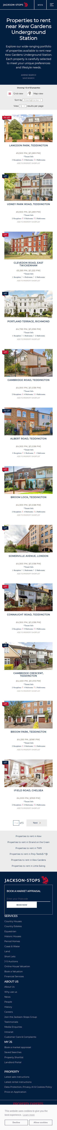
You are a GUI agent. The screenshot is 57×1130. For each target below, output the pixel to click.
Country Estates (13, 926)
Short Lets (9, 956)
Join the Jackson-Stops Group (20, 1017)
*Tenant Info (28, 156)
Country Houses (13, 921)
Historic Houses (12, 936)
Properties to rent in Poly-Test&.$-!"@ (29, 854)
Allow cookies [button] (41, 1122)
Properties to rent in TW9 (28, 848)
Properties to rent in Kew (28, 836)
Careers (8, 1011)
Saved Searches (12, 1052)
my (40, 5)
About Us (9, 986)
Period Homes (12, 941)
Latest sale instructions (16, 1076)
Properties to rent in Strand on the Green (28, 842)
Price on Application (15, 1091)
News (7, 996)
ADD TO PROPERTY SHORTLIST (28, 163)
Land (7, 951)
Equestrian (10, 931)
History (8, 1006)
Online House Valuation (17, 966)
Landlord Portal (12, 1062)
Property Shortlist (13, 1057)
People (8, 1001)
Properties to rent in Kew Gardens (28, 860)
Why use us (10, 991)
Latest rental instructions (17, 1082)
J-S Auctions (11, 961)
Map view (38, 93)
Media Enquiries (13, 1026)
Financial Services (14, 976)
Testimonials (11, 1022)
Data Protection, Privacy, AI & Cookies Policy (28, 1087)
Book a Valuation (13, 971)
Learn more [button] (29, 1115)
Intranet (8, 1032)
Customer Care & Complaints (20, 1037)
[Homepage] (26, 883)
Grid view (18, 93)
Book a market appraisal (17, 1047)
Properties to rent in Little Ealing (28, 866)
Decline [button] (16, 1122)
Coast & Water (12, 946)
